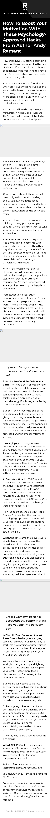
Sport (32, 14)
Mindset (24, 14)
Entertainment (11, 14)
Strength (41, 14)
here (14, 777)
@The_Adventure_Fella (29, 767)
